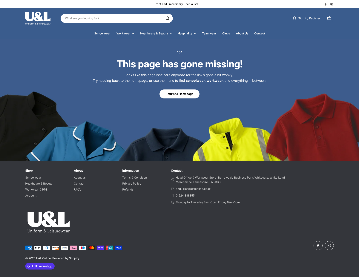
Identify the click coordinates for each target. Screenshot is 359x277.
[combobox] (117, 18)
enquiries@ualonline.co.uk (193, 189)
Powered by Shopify (65, 258)
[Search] (167, 18)
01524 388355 (185, 195)
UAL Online (43, 258)
